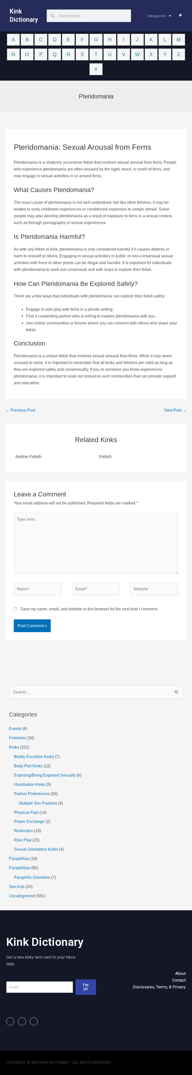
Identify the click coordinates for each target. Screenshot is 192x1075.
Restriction (23, 830)
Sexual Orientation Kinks (36, 849)
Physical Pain (26, 812)
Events (15, 728)
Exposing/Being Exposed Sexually (45, 775)
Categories (156, 16)
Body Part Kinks (28, 766)
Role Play (23, 840)
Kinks (14, 747)
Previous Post (20, 410)
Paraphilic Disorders (32, 877)
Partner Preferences (32, 793)
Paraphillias (19, 867)
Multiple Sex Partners (38, 803)
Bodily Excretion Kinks (34, 756)
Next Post (175, 410)
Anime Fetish (28, 456)
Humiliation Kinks (29, 784)
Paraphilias (19, 858)
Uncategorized (22, 895)
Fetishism (17, 738)
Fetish (105, 456)
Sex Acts (16, 886)
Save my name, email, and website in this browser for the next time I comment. (89, 609)
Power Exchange (29, 821)
